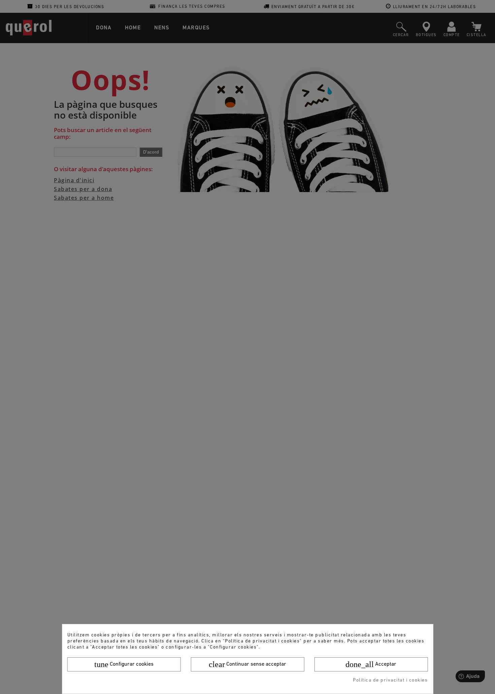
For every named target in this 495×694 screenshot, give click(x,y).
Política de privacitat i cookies (390, 680)
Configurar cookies (124, 664)
